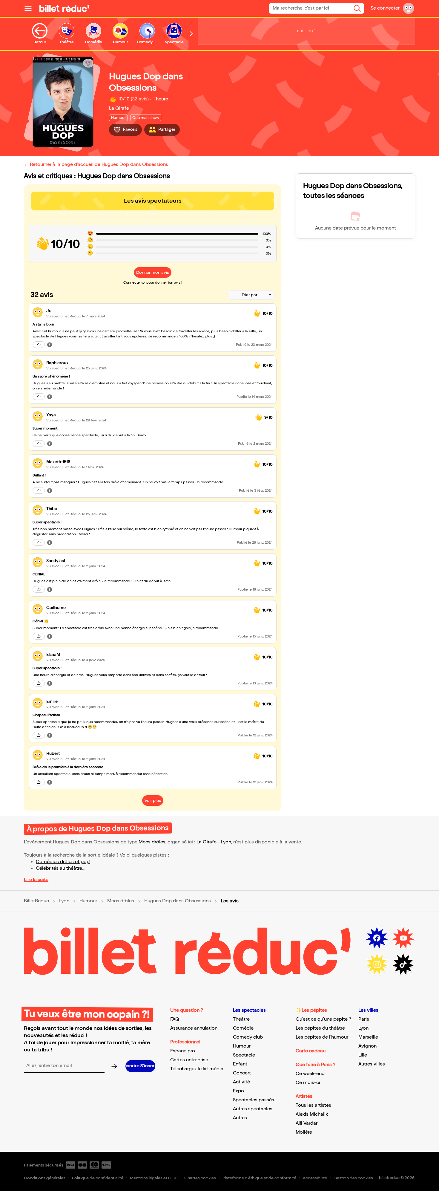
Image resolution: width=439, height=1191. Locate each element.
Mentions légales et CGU (154, 1178)
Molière (304, 1132)
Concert (242, 1073)
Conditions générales (44, 1178)
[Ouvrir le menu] (30, 8)
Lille (362, 1055)
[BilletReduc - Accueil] (64, 8)
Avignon (367, 1046)
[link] (147, 311)
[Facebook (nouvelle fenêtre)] (377, 938)
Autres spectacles (252, 1109)
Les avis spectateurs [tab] (153, 200)
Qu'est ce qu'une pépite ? (323, 1019)
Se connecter (385, 8)
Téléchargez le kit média (196, 1069)
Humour (88, 901)
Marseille (368, 1037)
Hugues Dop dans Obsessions (177, 901)
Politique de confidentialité (97, 1178)
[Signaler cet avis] (49, 344)
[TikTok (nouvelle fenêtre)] (403, 964)
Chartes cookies (200, 1178)
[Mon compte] (408, 8)
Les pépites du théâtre (320, 1028)
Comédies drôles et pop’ (63, 862)
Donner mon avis (152, 272)
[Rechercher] (357, 8)
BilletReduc (36, 901)
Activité (241, 1082)
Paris (363, 1019)
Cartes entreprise (189, 1060)
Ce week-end (310, 1074)
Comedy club (248, 1037)
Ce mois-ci (308, 1082)
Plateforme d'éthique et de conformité (259, 1178)
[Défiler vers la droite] (191, 33)
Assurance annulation (193, 1028)
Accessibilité (315, 1178)
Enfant (240, 1064)
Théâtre (241, 1019)
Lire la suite (36, 880)
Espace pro (182, 1051)
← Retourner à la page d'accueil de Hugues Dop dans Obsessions (96, 164)
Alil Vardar (306, 1123)
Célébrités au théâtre (59, 868)
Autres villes (371, 1064)
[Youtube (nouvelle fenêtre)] (403, 938)
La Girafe (119, 108)
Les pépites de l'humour (322, 1037)
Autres (240, 1118)
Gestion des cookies (353, 1178)
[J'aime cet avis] (39, 344)
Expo (238, 1091)
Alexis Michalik (312, 1114)
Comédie (243, 1028)
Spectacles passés (253, 1100)
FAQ (174, 1019)
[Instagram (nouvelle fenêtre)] (377, 964)
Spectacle (244, 1055)
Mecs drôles (152, 842)
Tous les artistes (313, 1105)
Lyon (226, 842)
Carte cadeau (311, 1051)
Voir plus (153, 800)
